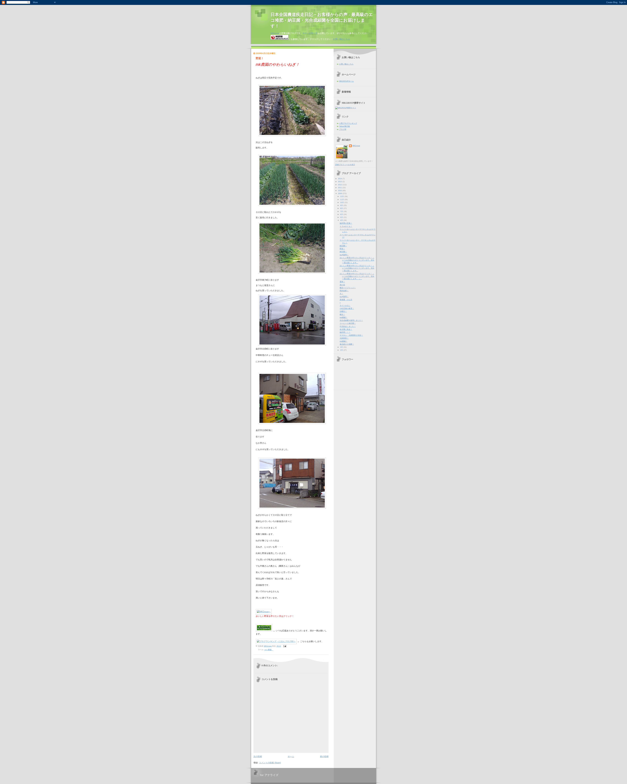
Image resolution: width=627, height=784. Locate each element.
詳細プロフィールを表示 (345, 165)
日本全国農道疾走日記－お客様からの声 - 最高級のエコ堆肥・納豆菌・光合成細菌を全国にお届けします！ (322, 20)
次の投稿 (257, 756)
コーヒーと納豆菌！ (348, 323)
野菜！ (342, 249)
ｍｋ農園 (268, 650)
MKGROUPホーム (346, 81)
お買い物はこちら (341, 39)
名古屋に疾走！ (346, 329)
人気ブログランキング (348, 123)
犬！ (341, 294)
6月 (341, 214)
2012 (340, 185)
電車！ (342, 282)
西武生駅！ (344, 291)
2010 (340, 191)
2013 (340, 182)
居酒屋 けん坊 (346, 300)
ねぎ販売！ (344, 255)
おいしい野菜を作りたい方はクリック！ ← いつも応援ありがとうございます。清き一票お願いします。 (357, 260)
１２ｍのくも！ (346, 226)
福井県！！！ (345, 332)
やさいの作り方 (310, 33)
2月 (341, 350)
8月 (341, 208)
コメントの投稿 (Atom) (270, 762)
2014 (340, 179)
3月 (341, 347)
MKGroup (356, 146)
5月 (341, 217)
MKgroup (275, 33)
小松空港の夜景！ (347, 308)
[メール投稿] (284, 646)
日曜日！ (343, 311)
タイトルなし (345, 305)
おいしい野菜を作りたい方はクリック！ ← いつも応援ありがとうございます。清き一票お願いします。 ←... (357, 276)
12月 (342, 196)
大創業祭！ (344, 338)
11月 (342, 199)
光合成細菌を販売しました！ (351, 320)
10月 (342, 202)
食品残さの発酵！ (347, 344)
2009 (340, 193)
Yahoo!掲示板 (344, 126)
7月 (341, 211)
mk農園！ (343, 317)
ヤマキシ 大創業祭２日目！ (351, 335)
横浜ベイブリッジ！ (348, 288)
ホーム (291, 756)
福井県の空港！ (346, 223)
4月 (341, 220)
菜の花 (342, 285)
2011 (340, 188)
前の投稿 (324, 756)
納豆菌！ (343, 246)
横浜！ (342, 314)
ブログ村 (342, 129)
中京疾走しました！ (348, 326)
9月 (341, 205)
